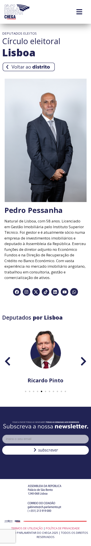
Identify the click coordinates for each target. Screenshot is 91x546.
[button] (25, 391)
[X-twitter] (36, 292)
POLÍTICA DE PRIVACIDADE (63, 528)
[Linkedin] (55, 292)
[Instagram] (26, 292)
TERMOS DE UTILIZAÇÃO (27, 528)
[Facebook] (17, 292)
